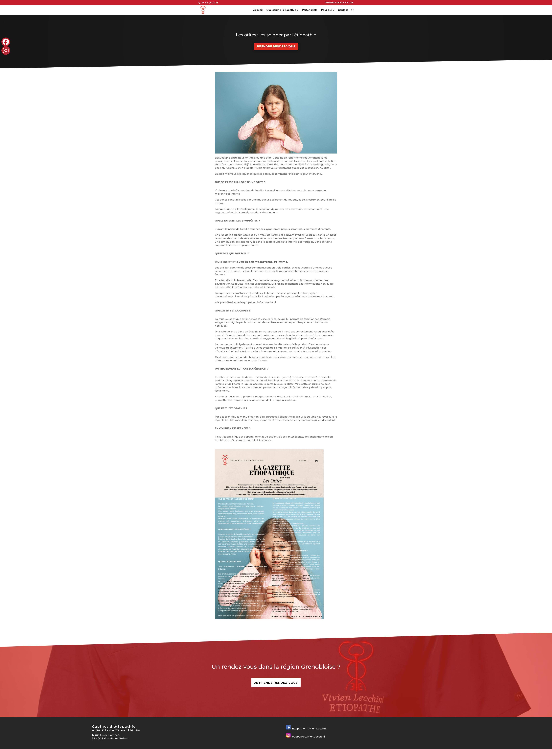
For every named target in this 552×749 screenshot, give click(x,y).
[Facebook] (5, 42)
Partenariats (309, 10)
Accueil (258, 10)
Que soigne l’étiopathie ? (282, 10)
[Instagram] (5, 50)
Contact (343, 10)
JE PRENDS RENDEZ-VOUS (276, 682)
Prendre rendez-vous (339, 3)
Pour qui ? (327, 10)
